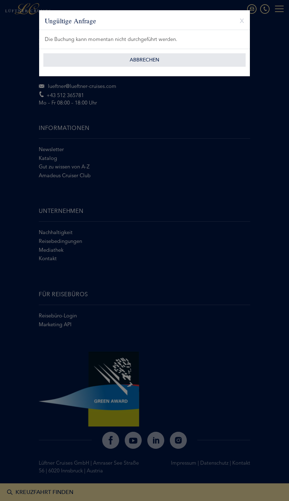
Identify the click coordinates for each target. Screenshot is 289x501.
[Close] (239, 20)
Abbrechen (144, 60)
